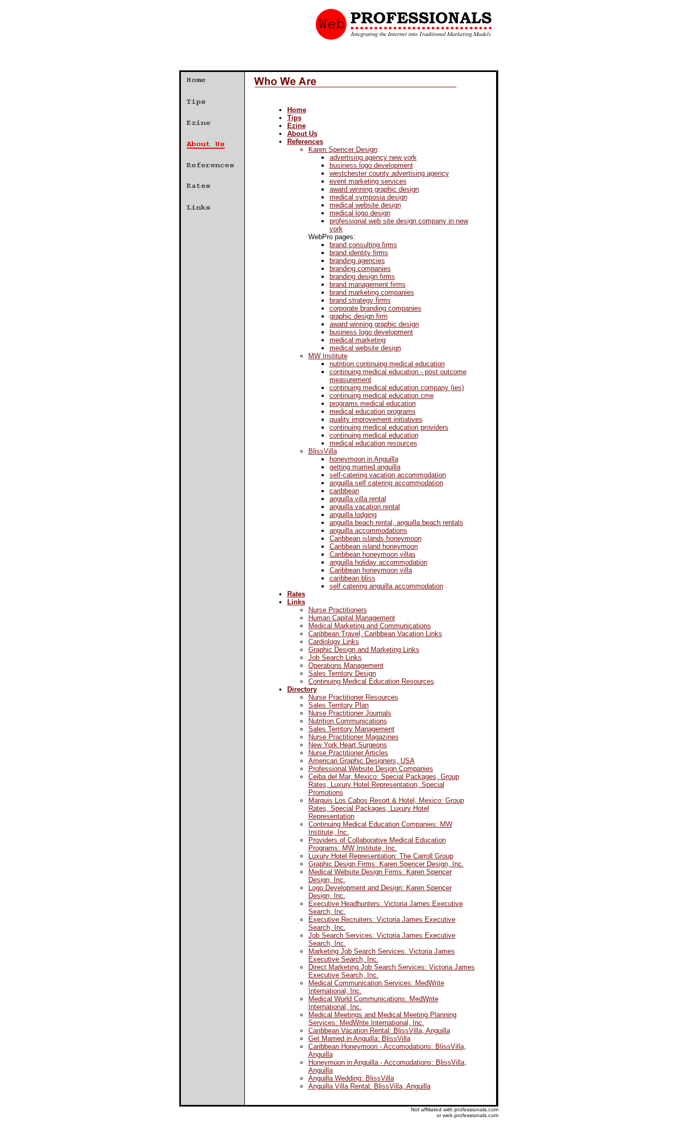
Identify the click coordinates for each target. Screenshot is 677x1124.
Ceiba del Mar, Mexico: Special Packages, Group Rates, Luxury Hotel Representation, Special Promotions (383, 784)
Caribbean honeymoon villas (373, 554)
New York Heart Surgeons (347, 745)
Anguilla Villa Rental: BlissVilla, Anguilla (369, 1086)
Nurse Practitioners (337, 610)
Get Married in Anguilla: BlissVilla (359, 1039)
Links (296, 602)
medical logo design (360, 213)
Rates (296, 594)
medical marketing (358, 340)
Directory (302, 689)
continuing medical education (374, 435)
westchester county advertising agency (389, 173)
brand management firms (368, 284)
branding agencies (357, 261)
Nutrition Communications (347, 721)
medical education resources (373, 443)
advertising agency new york (373, 157)
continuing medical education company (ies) (397, 388)
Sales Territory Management (351, 729)
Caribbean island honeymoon (374, 546)
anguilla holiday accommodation (378, 562)
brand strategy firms (360, 300)
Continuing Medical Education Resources (371, 681)
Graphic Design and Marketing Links (363, 650)
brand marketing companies (372, 292)
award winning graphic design (374, 189)
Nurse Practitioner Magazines (353, 737)
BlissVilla (322, 451)
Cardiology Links (333, 642)
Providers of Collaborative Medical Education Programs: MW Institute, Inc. (377, 844)
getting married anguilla (365, 467)
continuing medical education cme (382, 396)
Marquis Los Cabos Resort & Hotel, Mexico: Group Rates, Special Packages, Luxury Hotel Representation (386, 808)
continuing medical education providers (389, 427)
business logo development (371, 165)
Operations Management (345, 665)
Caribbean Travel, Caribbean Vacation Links (375, 634)
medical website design (365, 205)
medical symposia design (368, 197)
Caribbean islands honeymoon (376, 538)
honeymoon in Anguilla (364, 459)
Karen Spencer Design (342, 149)
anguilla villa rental (358, 499)
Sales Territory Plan (338, 705)
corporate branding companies (376, 308)
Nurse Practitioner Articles (348, 753)
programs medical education (373, 403)
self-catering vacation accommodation (388, 475)
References (305, 142)
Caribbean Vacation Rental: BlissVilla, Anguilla (379, 1031)
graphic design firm (359, 316)
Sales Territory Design (342, 673)
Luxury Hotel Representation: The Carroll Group (380, 856)
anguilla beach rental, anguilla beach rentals (396, 523)
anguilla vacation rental (365, 507)
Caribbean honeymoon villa (371, 570)
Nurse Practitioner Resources (353, 697)
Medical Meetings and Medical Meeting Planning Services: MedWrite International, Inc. (382, 1019)
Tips (294, 118)
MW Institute (327, 356)
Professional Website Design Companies (370, 769)
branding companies (360, 269)
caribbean (344, 491)
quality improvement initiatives (376, 419)
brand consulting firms (363, 245)
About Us (302, 134)
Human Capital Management (351, 618)
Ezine (296, 126)
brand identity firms (359, 253)
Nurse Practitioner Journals (349, 713)
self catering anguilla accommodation (386, 586)
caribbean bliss (353, 578)
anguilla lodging (353, 515)
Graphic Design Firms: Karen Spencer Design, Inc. (386, 864)
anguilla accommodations (368, 530)
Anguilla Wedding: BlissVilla (351, 1078)
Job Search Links (335, 657)
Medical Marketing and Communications (369, 626)
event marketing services (368, 181)
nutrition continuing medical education (387, 364)
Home (296, 110)
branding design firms (362, 276)
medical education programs (373, 411)
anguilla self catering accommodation (386, 483)
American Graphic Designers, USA (361, 761)
